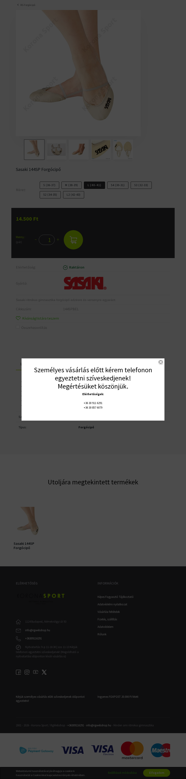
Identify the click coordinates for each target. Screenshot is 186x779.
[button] (160, 362)
